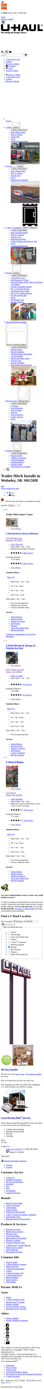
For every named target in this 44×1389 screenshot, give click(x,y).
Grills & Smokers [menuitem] (17, 460)
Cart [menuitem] (10, 68)
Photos (16, 529)
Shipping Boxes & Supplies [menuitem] (21, 354)
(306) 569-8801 (17, 799)
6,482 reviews (27, 553)
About (11, 1262)
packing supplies (34, 1074)
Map (13, 495)
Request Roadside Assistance (15, 1161)
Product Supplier (12, 1304)
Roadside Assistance (14, 1180)
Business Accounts (13, 1229)
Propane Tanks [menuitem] (16, 464)
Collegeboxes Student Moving (18, 1245)
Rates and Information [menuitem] (19, 233)
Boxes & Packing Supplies (16, 345)
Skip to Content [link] (7, 19)
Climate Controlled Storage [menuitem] (21, 287)
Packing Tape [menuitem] (16, 361)
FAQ (8, 1188)
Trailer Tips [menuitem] (15, 137)
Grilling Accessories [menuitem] (18, 458)
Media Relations (12, 1278)
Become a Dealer (25, 909)
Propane (17, 451)
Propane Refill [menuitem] (16, 456)
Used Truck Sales (12, 1236)
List (12, 493)
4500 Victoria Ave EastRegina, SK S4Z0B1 (15, 671)
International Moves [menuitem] (18, 239)
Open (3, 17)
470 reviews (27, 684)
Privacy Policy (11, 1368)
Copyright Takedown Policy (17, 1372)
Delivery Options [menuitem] (17, 235)
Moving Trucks (17, 619)
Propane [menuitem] (9, 451)
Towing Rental (11, 1210)
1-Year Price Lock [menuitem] (13, 59)
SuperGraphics (11, 1280)
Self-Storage (15, 935)
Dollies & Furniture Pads (15, 1212)
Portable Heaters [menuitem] (17, 462)
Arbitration (10, 1365)
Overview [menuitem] (14, 406)
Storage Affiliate (12, 1318)
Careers (9, 1271)
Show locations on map (10, 488)
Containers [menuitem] (14, 228)
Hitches (13, 947)
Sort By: (4, 505)
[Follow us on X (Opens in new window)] (7, 1340)
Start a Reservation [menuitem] (18, 132)
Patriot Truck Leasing (14, 1248)
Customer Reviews (13, 1193)
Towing (9, 166)
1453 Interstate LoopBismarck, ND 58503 (14, 539)
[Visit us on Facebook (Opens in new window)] (7, 1326)
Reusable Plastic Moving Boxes (18, 1219)
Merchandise (11, 1282)
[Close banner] (2, 2)
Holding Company (16, 1264)
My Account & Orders (14, 1182)
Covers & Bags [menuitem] (17, 356)
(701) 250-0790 (17, 544)
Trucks (13, 932)
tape (22, 1074)
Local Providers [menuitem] (17, 408)
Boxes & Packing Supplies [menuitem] (16, 322)
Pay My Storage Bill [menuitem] (19, 295)
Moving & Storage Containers (21, 1215)
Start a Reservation (18, 171)
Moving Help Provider (15, 1302)
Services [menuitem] (14, 412)
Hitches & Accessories (14, 1232)
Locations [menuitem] (12, 66)
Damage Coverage (13, 1240)
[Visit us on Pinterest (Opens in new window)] (7, 1333)
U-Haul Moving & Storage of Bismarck (22, 533)
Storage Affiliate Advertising (17, 1320)
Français (9, 1165)
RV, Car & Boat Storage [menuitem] (20, 289)
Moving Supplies (17, 630)
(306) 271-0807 (17, 676)
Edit (2, 486)
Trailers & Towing (18, 621)
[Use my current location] (15, 921)
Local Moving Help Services (15, 1118)
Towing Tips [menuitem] (16, 175)
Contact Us (10, 1177)
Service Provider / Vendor (16, 1307)
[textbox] (27, 921)
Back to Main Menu (19, 130)
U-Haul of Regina (15, 762)
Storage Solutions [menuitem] (17, 363)
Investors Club (14, 1273)
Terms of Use (11, 1370)
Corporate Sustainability (15, 1269)
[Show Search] (7, 52)
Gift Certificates (12, 1250)
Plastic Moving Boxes (19, 954)
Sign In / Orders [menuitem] (12, 71)
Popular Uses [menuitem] (16, 237)
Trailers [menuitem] (9, 127)
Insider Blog (14, 1275)
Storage (16, 273)
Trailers (16, 127)
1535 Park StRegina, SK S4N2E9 (14, 794)
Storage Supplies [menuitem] (17, 302)
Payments (9, 1184)
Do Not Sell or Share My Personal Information (24, 1374)
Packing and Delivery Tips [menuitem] (24, 241)
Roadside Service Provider (16, 1309)
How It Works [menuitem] (16, 410)
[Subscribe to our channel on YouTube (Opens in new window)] (8, 1343)
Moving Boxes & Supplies (16, 1238)
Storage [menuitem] (9, 273)
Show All (10, 577)
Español (9, 1167)
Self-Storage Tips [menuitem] (17, 300)
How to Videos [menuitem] (16, 135)
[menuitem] (27, 171)
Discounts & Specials (14, 1252)
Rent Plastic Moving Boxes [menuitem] (21, 365)
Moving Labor (24, 401)
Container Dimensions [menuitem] (19, 246)
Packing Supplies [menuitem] (17, 352)
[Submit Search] (26, 55)
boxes (17, 1074)
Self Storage (15, 624)
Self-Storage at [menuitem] (19, 280)
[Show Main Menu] (3, 22)
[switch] (22, 494)
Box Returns (15, 950)
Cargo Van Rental (13, 1205)
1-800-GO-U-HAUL (14, 1149)
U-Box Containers (18, 753)
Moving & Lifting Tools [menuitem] (20, 358)
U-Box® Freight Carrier (15, 1299)
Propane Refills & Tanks (15, 1243)
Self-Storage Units (13, 1217)
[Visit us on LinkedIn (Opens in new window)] (7, 1337)
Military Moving (12, 1267)
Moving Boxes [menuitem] (16, 350)
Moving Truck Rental (14, 1203)
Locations (13, 1376)
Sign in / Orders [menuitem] (14, 75)
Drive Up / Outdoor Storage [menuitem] (21, 293)
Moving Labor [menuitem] (12, 401)
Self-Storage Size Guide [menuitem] (20, 291)
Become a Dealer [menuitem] (12, 64)
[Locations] (10, 52)
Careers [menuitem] (9, 62)
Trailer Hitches (16, 617)
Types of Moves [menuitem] (17, 415)
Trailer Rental (11, 1208)
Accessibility (11, 1191)
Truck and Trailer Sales (20, 628)
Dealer (8, 1297)
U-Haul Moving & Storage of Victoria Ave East (20, 646)
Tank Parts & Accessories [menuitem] (20, 467)
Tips (7, 1186)
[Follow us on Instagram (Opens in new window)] (7, 1330)
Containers (30, 227)
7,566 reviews (27, 810)
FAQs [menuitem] (13, 139)
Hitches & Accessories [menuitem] (19, 141)
